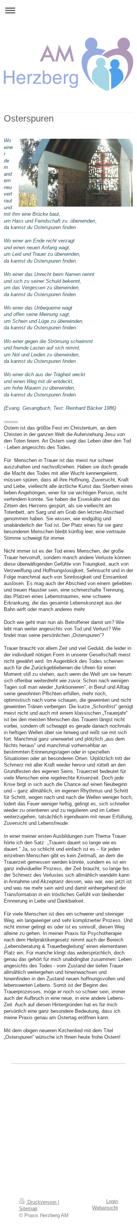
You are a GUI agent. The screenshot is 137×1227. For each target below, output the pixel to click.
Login (112, 1201)
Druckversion (42, 1202)
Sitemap (28, 1208)
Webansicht (105, 1208)
